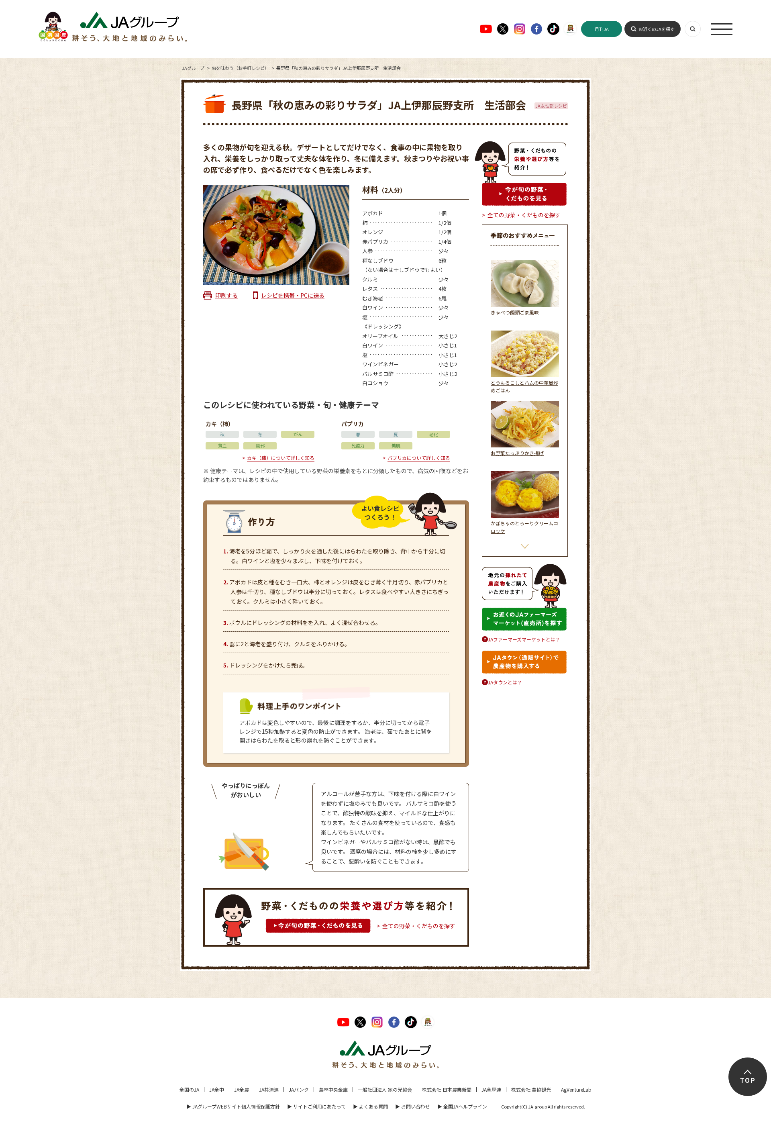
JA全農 (241, 1089)
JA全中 (216, 1089)
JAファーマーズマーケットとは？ (524, 639)
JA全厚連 (491, 1089)
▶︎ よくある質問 (370, 1106)
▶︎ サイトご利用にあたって (316, 1106)
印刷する (226, 295)
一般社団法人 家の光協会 (385, 1089)
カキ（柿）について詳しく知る (280, 457)
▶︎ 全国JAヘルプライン (462, 1106)
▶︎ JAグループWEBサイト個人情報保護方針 (233, 1106)
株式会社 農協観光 (531, 1089)
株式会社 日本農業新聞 (446, 1089)
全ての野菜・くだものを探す (418, 926)
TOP (747, 1080)
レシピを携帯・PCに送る (292, 295)
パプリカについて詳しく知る (419, 457)
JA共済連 (269, 1089)
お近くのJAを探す (656, 29)
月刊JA (602, 29)
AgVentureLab (576, 1089)
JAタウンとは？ (505, 682)
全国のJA (189, 1089)
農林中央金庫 (333, 1089)
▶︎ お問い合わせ (412, 1106)
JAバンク (299, 1089)
